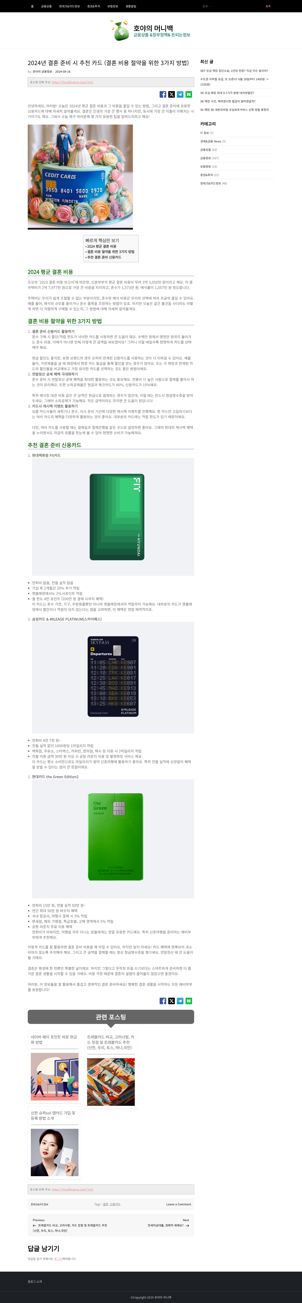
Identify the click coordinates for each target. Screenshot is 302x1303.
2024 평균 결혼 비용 (101, 246)
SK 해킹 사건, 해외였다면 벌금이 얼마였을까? (228, 101)
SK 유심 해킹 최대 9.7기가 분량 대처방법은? (227, 93)
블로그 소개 (35, 1281)
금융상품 (46, 6)
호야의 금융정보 (42, 71)
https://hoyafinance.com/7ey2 (72, 82)
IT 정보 (204, 133)
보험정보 (112, 6)
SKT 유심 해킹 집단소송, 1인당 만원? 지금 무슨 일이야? (234, 71)
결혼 (105, 1204)
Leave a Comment (178, 1204)
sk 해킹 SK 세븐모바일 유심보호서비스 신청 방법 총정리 (234, 110)
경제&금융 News (210, 141)
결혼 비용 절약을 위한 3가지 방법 (110, 251)
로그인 (58, 1259)
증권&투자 (93, 6)
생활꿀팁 (131, 6)
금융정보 (205, 158)
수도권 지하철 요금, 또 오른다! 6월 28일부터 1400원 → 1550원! (234, 81)
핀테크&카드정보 (69, 6)
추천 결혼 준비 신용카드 (104, 257)
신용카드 (115, 1204)
